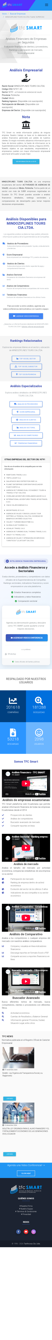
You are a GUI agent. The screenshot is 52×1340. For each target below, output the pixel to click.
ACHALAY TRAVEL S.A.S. (15, 528)
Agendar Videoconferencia (27, 316)
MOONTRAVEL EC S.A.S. (15, 510)
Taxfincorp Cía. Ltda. (32, 1244)
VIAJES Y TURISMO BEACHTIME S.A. (20, 522)
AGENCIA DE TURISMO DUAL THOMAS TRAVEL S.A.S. (26, 531)
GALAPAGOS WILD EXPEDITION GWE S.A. (21, 481)
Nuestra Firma (26, 1206)
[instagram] (33, 1231)
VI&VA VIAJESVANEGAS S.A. (17, 505)
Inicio (4, 13)
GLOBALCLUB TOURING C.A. (17, 525)
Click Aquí (26, 1173)
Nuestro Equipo (26, 1209)
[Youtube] (26, 1231)
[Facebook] (18, 1231)
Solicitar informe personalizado (33, 327)
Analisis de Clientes (27, 420)
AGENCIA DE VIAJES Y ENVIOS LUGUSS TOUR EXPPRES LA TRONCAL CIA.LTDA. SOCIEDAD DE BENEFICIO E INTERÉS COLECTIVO (24, 516)
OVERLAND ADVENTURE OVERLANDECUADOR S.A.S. (26, 496)
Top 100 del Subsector (27, 366)
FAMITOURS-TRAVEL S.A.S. (16, 475)
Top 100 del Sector (27, 359)
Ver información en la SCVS (26, 161)
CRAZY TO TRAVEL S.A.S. (16, 535)
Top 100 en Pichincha (27, 374)
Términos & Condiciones (26, 1211)
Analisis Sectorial (27, 428)
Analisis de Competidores (27, 435)
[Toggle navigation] (46, 4)
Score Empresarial (27, 412)
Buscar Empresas (18, 13)
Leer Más (10, 1098)
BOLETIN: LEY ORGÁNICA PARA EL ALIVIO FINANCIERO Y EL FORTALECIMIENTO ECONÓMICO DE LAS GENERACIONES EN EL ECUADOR (26, 1131)
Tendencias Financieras (27, 443)
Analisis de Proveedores (28, 404)
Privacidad (26, 1214)
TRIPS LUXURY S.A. (13, 478)
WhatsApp (12, 654)
